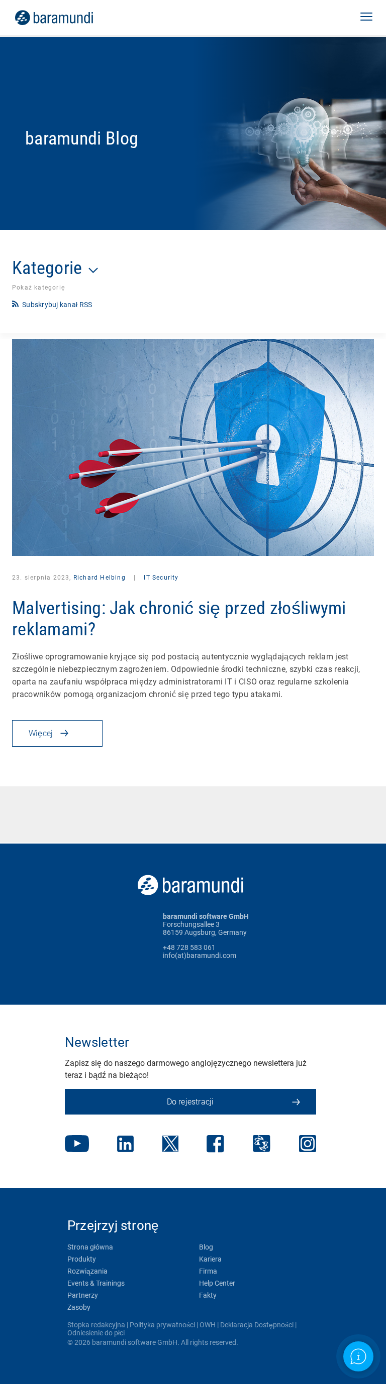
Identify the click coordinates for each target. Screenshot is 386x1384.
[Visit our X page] (170, 1145)
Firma (208, 1271)
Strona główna (90, 1247)
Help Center (217, 1283)
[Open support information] (358, 1356)
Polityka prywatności (162, 1325)
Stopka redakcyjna (96, 1325)
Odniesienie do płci (96, 1333)
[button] (366, 18)
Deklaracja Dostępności (257, 1325)
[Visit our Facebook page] (215, 1145)
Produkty (81, 1259)
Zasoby (78, 1307)
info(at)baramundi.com (199, 955)
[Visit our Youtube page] (77, 1145)
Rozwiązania (87, 1271)
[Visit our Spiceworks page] (261, 1145)
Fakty (208, 1295)
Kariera (210, 1259)
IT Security (160, 577)
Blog (206, 1247)
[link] (68, 17)
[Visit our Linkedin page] (125, 1145)
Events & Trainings (96, 1283)
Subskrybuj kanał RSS (57, 305)
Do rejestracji (190, 1101)
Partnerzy (82, 1295)
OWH (208, 1325)
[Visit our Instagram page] (307, 1144)
